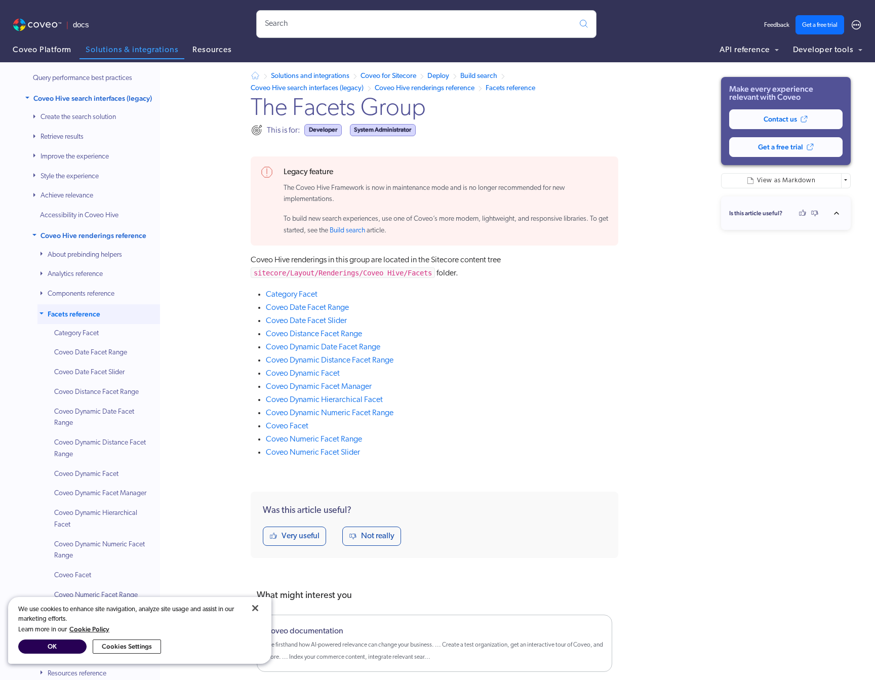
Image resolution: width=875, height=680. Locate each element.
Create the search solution (78, 118)
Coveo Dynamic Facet (86, 474)
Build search (478, 76)
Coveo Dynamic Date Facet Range (94, 417)
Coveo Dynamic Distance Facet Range (100, 448)
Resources (211, 50)
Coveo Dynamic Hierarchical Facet (95, 519)
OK (52, 646)
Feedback (776, 25)
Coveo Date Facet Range (90, 353)
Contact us (780, 119)
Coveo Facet (72, 575)
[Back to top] (839, 213)
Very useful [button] (301, 536)
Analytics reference (75, 274)
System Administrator (382, 129)
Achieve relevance (67, 196)
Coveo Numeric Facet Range (96, 595)
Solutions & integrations (132, 50)
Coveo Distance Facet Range (96, 392)
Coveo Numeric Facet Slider (313, 453)
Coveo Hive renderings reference (93, 235)
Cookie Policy (89, 629)
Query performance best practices (82, 78)
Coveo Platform (42, 50)
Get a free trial (820, 25)
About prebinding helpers (85, 255)
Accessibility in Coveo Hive (79, 215)
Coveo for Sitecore (388, 76)
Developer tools (824, 50)
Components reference (81, 294)
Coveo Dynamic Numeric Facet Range (99, 550)
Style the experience (70, 176)
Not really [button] (377, 536)
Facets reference (74, 314)
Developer (323, 129)
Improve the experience (75, 157)
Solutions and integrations (310, 76)
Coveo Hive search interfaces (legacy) (92, 98)
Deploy (438, 76)
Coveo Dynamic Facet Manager (100, 494)
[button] (28, 98)
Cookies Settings (127, 646)
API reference (746, 50)
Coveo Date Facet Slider (89, 372)
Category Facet (76, 333)
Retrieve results (62, 137)
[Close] (255, 608)
